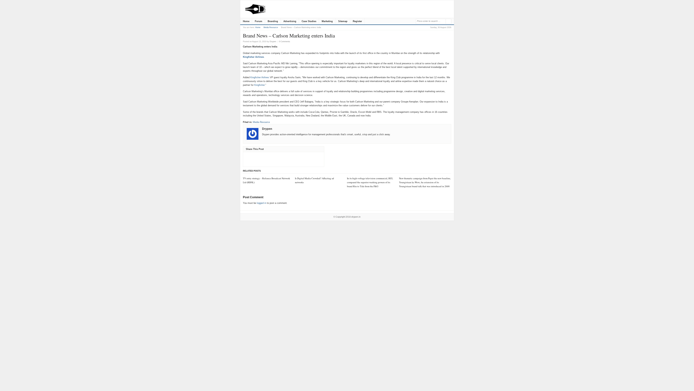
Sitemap (342, 21)
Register (357, 21)
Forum (258, 21)
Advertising (289, 21)
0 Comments (284, 41)
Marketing (327, 21)
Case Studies (309, 21)
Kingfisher (259, 85)
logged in (261, 203)
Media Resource (271, 27)
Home (246, 21)
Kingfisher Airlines (253, 57)
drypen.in (356, 217)
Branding (273, 21)
